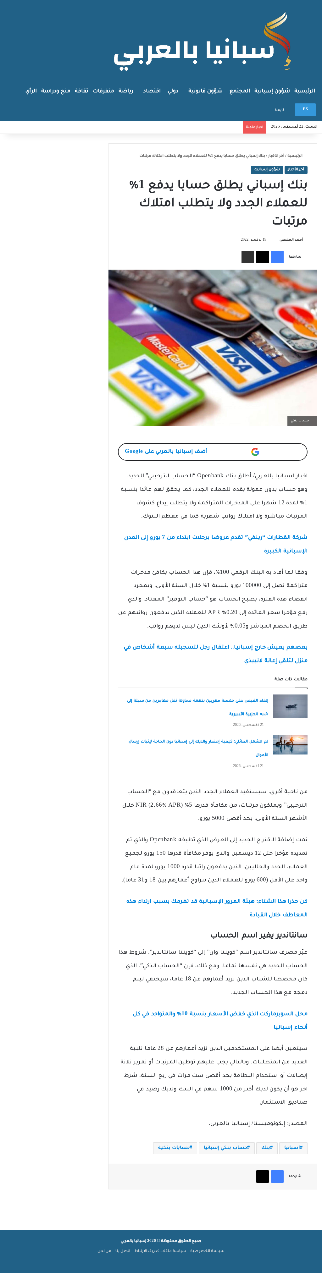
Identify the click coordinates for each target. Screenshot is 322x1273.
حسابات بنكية (174, 1148)
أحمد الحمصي (291, 240)
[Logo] (204, 40)
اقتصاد (152, 91)
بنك (265, 1148)
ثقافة (81, 91)
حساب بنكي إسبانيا (225, 1148)
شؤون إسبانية (272, 91)
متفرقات (103, 91)
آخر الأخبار (276, 156)
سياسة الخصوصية (207, 1251)
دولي (173, 91)
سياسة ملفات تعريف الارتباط (160, 1251)
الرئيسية (304, 91)
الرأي (31, 91)
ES (305, 110)
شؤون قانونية (205, 91)
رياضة (126, 91)
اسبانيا (292, 1148)
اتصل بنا (122, 1251)
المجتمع (240, 91)
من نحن (104, 1251)
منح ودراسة (55, 91)
